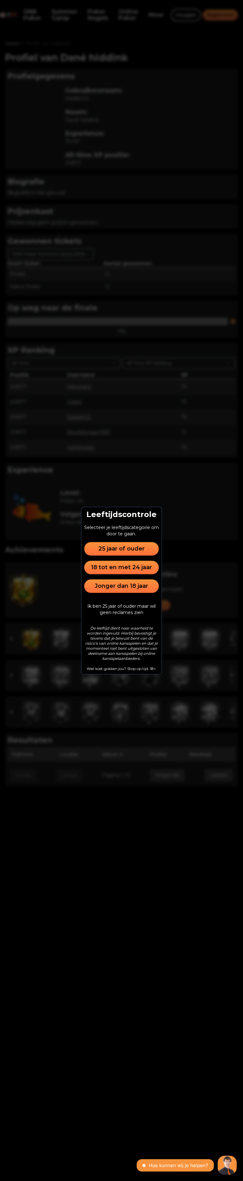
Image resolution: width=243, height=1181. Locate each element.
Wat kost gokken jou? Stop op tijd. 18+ (121, 668)
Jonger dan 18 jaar (121, 585)
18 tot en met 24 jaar (121, 567)
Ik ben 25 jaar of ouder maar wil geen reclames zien (121, 609)
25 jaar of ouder (121, 548)
